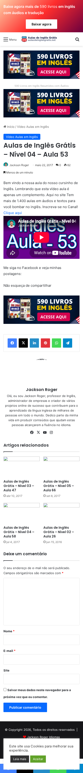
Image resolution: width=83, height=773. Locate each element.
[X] (23, 343)
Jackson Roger (19, 165)
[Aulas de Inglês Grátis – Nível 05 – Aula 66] (61, 467)
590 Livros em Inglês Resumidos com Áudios (42, 85)
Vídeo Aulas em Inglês (33, 126)
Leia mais (19, 759)
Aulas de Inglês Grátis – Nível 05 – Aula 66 (58, 485)
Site (6, 670)
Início (10, 126)
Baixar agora (41, 24)
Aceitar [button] (38, 759)
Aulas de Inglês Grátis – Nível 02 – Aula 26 (58, 532)
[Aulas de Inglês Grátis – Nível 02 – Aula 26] (61, 513)
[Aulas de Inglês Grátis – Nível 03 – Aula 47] (21, 467)
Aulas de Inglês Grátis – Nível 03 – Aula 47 (18, 485)
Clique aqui (12, 213)
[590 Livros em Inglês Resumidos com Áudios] (41, 64)
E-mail (9, 651)
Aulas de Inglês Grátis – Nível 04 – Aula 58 (18, 532)
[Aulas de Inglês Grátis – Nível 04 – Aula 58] (21, 513)
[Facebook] (12, 343)
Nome (9, 631)
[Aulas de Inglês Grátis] (38, 39)
